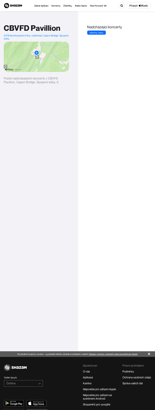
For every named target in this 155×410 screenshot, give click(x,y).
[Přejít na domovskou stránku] (15, 369)
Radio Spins (81, 5)
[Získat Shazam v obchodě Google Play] (14, 403)
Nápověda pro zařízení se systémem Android (97, 396)
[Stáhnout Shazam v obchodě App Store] (36, 403)
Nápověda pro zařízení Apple (99, 389)
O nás (86, 371)
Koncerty (55, 5)
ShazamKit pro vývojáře (96, 404)
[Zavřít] (151, 353)
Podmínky (128, 371)
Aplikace (88, 377)
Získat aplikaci (41, 5)
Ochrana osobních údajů (136, 377)
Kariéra (87, 383)
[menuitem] (41, 5)
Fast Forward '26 (98, 5)
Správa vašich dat (132, 383)
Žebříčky (67, 5)
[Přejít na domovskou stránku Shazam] (13, 5)
